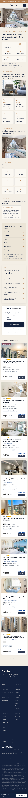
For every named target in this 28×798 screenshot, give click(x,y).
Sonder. (6, 757)
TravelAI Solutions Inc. (17, 750)
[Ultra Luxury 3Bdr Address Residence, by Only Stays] (14, 546)
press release (21, 1)
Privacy (4, 730)
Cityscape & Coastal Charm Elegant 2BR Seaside (13, 519)
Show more (23, 66)
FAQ (16, 722)
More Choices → (14, 658)
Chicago (17, 708)
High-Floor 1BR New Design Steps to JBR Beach (13, 401)
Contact (17, 719)
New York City (18, 684)
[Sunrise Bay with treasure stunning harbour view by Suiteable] (14, 428)
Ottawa (17, 692)
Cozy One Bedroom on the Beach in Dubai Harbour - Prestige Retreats (13, 362)
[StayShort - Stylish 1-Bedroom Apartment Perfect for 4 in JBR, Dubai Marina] (14, 624)
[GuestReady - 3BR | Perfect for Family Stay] (14, 467)
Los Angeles (18, 687)
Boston (17, 700)
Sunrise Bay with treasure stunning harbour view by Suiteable (13, 440)
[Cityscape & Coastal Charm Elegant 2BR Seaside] (14, 507)
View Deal (21, 377)
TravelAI (2, 1)
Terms (3, 733)
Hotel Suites (5, 700)
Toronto (17, 705)
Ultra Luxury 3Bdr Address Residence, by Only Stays (14, 558)
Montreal (17, 689)
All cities (4, 719)
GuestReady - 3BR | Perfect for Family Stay (14, 479)
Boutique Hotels (6, 695)
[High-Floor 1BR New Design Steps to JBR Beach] (14, 389)
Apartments (5, 689)
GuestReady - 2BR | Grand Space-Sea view (14, 597)
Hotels (3, 684)
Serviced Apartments (7, 692)
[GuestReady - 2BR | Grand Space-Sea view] (14, 585)
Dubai (5, 364)
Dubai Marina (9, 364)
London (17, 697)
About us (17, 716)
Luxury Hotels (5, 697)
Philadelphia (18, 695)
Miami (16, 703)
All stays (4, 716)
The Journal (5, 722)
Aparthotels (5, 687)
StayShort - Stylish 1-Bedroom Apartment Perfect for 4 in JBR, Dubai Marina (14, 636)
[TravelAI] (7, 747)
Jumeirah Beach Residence (12, 404)
